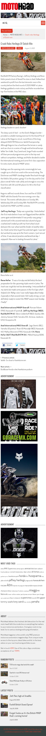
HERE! (12, 648)
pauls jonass (24, 594)
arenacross (29, 568)
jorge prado (29, 580)
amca (18, 568)
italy (42, 576)
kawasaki (37, 580)
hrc (27, 576)
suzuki (34, 598)
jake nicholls (5, 580)
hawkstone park (13, 576)
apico (22, 569)
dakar (21, 572)
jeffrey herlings (17, 580)
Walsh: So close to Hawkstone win (13, 360)
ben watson (38, 568)
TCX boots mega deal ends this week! (22, 665)
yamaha (35, 601)
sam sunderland (5, 598)
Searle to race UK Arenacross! (19, 673)
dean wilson (27, 572)
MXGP (20, 48)
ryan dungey (40, 594)
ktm (10, 585)
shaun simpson (15, 598)
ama (2, 568)
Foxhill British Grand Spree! (21, 704)
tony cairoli (18, 601)
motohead (26, 591)
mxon (9, 594)
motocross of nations (17, 591)
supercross (26, 597)
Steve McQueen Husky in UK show (21, 681)
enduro (41, 572)
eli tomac (35, 571)
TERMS (17, 651)
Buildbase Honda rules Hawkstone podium (17, 370)
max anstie (29, 585)
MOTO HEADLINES (16, 35)
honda (22, 575)
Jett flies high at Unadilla (20, 696)
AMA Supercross (10, 568)
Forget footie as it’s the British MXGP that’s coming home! (25, 714)
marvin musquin (18, 585)
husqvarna (35, 576)
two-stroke (27, 602)
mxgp (33, 590)
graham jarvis (4, 576)
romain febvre (32, 594)
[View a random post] (3, 23)
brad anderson (5, 572)
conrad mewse (15, 572)
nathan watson (16, 594)
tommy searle (7, 601)
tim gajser (41, 597)
